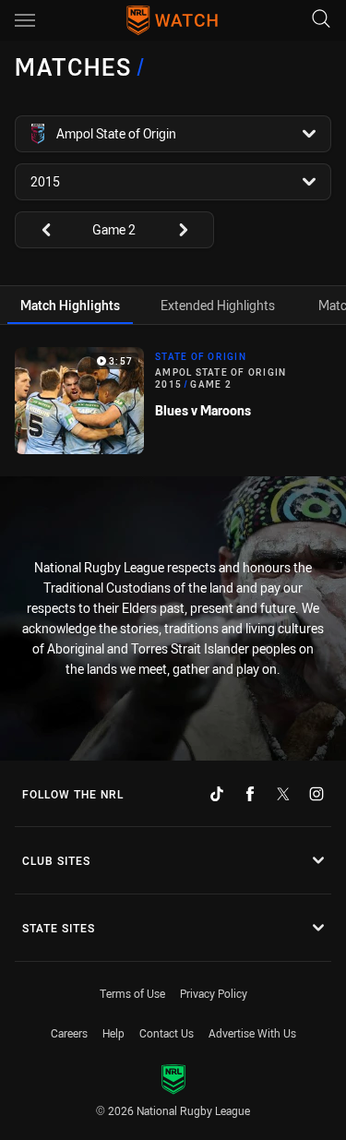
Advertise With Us (252, 1033)
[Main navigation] (25, 20)
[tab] (70, 305)
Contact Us (166, 1033)
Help (113, 1033)
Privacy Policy (213, 993)
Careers (69, 1033)
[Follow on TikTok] (216, 793)
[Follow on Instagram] (316, 793)
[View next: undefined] (192, 229)
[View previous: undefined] (37, 229)
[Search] (321, 19)
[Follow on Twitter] (283, 793)
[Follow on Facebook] (250, 793)
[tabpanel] (173, 400)
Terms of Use (132, 993)
